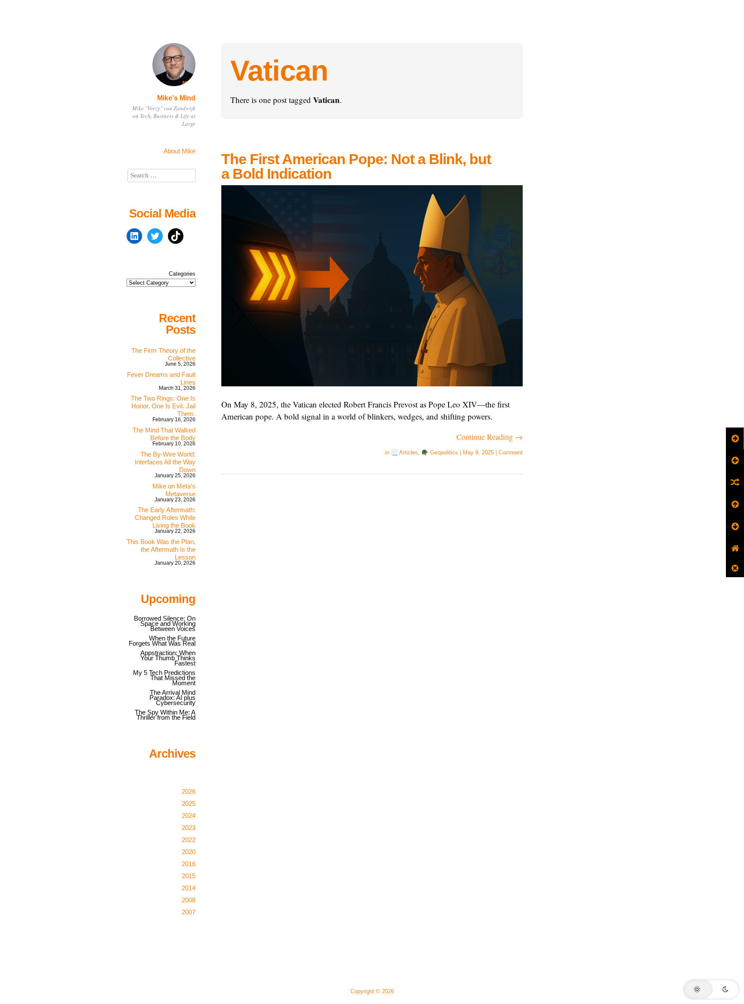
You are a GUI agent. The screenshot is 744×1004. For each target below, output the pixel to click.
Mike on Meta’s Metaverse (173, 489)
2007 (188, 912)
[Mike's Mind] (173, 87)
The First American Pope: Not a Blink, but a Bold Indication (356, 166)
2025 (188, 803)
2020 (188, 851)
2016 (188, 863)
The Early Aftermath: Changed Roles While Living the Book (165, 517)
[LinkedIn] (134, 236)
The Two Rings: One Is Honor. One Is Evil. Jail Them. (163, 406)
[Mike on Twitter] (155, 236)
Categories (182, 273)
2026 (188, 791)
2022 (188, 839)
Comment (511, 452)
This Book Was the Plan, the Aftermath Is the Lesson (161, 549)
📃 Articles (404, 452)
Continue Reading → (489, 437)
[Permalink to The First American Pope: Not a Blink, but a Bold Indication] (372, 391)
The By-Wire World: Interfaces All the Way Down (165, 462)
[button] (711, 989)
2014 (188, 888)
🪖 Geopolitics (440, 452)
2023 (188, 827)
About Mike (179, 151)
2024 (188, 815)
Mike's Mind (176, 98)
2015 (188, 876)
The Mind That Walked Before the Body (164, 433)
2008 (188, 900)
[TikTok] (175, 236)
